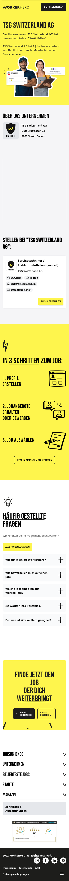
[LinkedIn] (54, 860)
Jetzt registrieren (53, 7)
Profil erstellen (45, 713)
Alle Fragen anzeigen (17, 547)
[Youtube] (63, 860)
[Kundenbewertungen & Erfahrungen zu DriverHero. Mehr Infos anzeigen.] (34, 832)
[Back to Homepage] (17, 6)
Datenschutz (25, 868)
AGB (37, 868)
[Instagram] (37, 860)
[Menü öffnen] (61, 873)
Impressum (9, 868)
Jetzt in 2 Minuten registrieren (34, 460)
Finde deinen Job (26, 713)
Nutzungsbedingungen (16, 874)
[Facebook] (46, 860)
